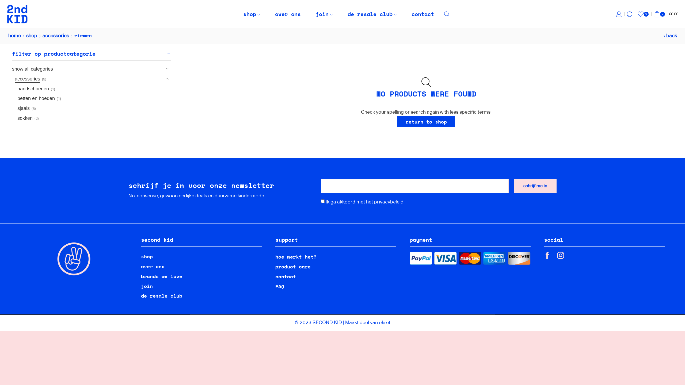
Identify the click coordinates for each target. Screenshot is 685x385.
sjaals (23, 108)
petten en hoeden (36, 98)
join (322, 14)
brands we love (161, 276)
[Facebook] (547, 255)
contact (423, 14)
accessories (56, 35)
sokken (25, 118)
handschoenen (33, 88)
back (671, 35)
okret (384, 322)
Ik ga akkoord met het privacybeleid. (365, 202)
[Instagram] (560, 255)
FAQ (279, 286)
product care (293, 266)
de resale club (370, 14)
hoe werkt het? (296, 256)
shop (249, 14)
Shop (31, 35)
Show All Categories (32, 69)
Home (14, 35)
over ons (288, 14)
